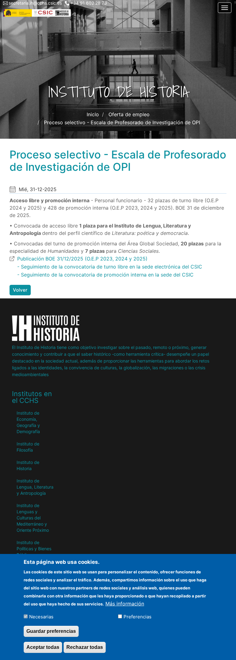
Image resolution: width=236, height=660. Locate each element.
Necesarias (41, 617)
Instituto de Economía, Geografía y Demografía (28, 422)
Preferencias (137, 617)
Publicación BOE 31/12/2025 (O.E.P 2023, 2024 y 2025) (82, 259)
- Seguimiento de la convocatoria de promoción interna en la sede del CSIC (105, 275)
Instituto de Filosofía (28, 447)
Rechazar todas (84, 647)
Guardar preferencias (51, 631)
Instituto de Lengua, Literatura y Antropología (35, 487)
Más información (124, 604)
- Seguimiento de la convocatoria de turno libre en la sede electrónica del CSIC (109, 267)
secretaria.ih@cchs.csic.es (35, 3)
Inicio (93, 114)
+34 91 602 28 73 (88, 3)
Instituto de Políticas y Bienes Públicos (34, 548)
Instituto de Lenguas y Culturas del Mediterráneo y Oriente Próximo (33, 518)
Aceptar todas (42, 647)
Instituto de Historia (28, 465)
